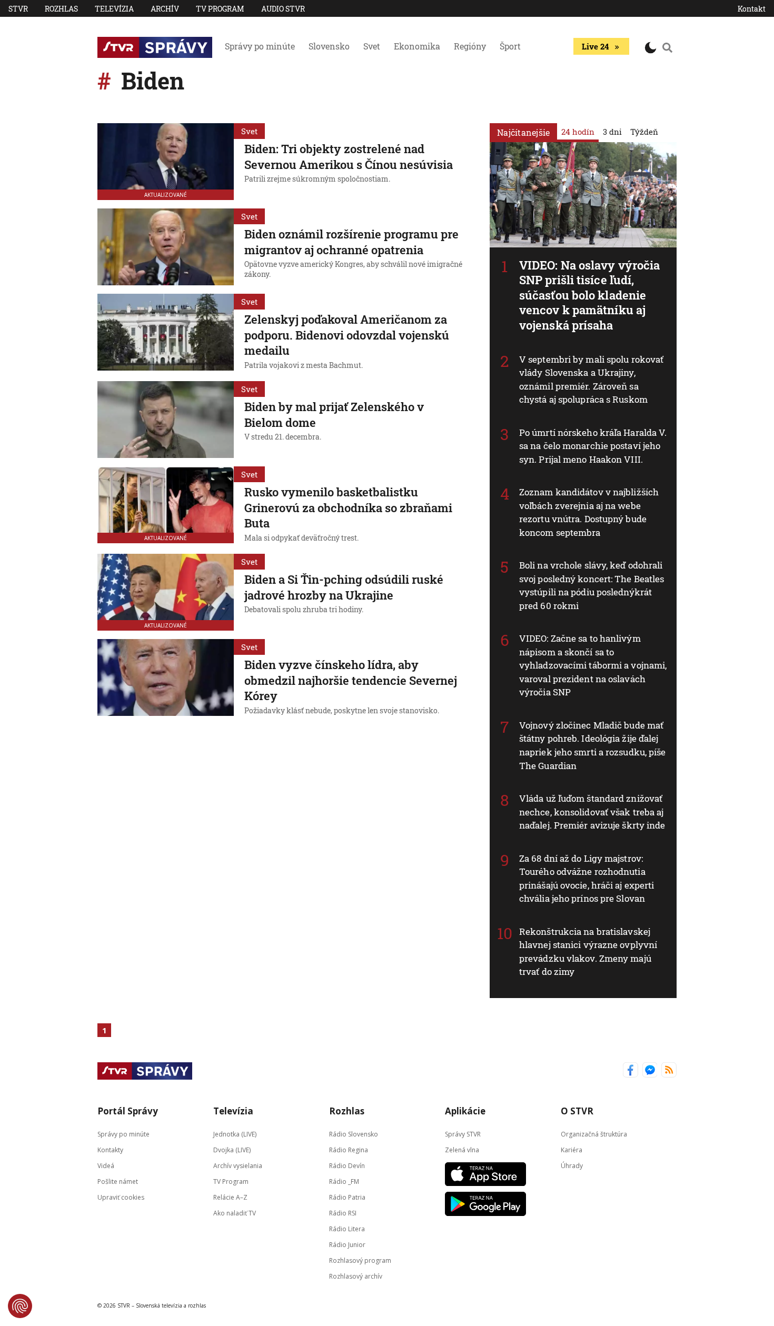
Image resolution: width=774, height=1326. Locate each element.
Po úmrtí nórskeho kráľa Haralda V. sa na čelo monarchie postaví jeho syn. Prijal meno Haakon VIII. (593, 445)
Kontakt (752, 9)
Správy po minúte (260, 46)
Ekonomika (417, 46)
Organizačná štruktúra (594, 1133)
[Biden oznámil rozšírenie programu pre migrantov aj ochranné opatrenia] (165, 246)
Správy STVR (463, 1133)
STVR (18, 9)
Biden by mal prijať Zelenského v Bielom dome (334, 414)
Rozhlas (61, 9)
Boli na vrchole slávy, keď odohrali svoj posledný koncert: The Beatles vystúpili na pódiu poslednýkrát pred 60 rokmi (591, 585)
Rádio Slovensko (353, 1133)
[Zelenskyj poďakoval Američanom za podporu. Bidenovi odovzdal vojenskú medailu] (165, 333)
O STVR (577, 1111)
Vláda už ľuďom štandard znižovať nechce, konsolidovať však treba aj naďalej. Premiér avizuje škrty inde (592, 811)
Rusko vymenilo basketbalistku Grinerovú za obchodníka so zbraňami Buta (348, 507)
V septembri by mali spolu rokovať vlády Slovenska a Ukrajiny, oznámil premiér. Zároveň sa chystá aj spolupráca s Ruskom (591, 379)
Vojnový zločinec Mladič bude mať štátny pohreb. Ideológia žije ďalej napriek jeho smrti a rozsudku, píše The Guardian (592, 745)
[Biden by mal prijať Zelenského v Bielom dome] (165, 419)
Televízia (114, 9)
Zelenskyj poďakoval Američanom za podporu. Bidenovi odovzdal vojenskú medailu (346, 335)
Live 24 (595, 46)
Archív (165, 9)
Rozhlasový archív (355, 1275)
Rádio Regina (348, 1149)
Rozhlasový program (360, 1259)
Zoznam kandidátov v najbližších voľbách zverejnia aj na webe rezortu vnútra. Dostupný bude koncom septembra (589, 512)
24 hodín (577, 131)
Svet (371, 46)
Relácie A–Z (230, 1196)
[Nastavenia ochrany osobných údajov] (20, 1306)
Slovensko (329, 46)
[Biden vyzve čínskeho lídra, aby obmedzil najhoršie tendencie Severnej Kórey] (165, 678)
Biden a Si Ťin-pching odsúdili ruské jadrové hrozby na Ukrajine (343, 587)
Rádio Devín (347, 1165)
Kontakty (110, 1149)
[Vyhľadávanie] (668, 47)
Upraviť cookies (120, 1196)
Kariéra (571, 1149)
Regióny (470, 46)
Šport (510, 46)
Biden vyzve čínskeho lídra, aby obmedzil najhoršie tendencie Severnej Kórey (350, 680)
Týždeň (644, 131)
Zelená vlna (462, 1149)
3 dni (612, 131)
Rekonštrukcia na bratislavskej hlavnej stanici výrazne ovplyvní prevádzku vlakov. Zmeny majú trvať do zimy (588, 951)
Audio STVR (283, 9)
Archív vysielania (237, 1165)
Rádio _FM (344, 1181)
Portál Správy (127, 1111)
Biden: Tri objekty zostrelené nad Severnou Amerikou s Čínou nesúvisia (348, 156)
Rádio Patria (347, 1196)
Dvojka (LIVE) (232, 1149)
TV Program (220, 9)
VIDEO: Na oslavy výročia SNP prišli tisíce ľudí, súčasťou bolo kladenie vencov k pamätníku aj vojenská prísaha (589, 295)
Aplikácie (465, 1111)
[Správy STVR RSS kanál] (669, 1071)
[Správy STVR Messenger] (650, 1071)
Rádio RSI (342, 1212)
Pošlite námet (117, 1181)
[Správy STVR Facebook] (630, 1071)
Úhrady (572, 1165)
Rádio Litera (347, 1228)
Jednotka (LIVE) (234, 1133)
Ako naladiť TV (234, 1212)
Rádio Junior (347, 1244)
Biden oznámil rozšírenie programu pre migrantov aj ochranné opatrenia (351, 241)
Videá (105, 1165)
